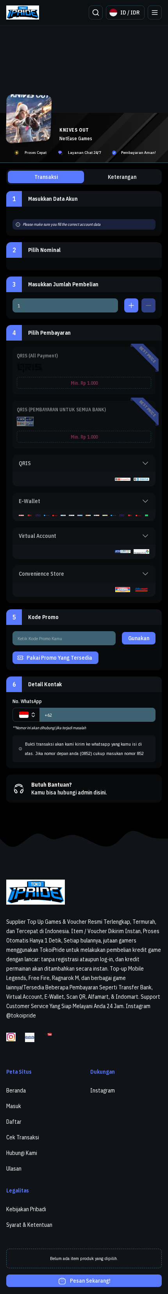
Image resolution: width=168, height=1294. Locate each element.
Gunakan (138, 638)
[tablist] (84, 177)
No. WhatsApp (27, 701)
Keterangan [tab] (122, 176)
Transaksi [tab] (46, 176)
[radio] (84, 370)
